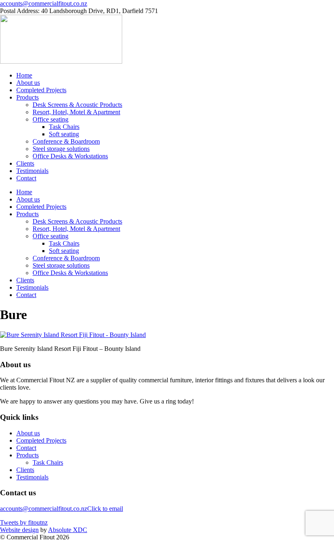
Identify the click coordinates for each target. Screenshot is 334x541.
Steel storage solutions (61, 148)
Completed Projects (41, 89)
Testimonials (32, 170)
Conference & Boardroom (66, 141)
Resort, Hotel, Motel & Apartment (76, 112)
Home (24, 75)
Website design (19, 529)
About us (28, 82)
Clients (25, 163)
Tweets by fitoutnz (24, 522)
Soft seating (64, 134)
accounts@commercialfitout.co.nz (43, 3)
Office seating (50, 119)
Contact (26, 178)
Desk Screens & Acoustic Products (77, 104)
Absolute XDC (67, 529)
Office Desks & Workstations (70, 156)
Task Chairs (64, 126)
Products (27, 97)
